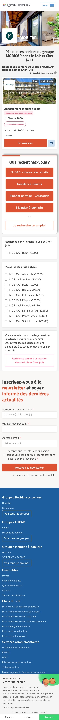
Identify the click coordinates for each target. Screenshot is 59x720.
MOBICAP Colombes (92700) (26, 295)
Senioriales (8, 508)
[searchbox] (29, 414)
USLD (5, 657)
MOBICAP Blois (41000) (23, 253)
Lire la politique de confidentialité (16, 708)
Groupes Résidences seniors (22, 497)
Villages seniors (10, 667)
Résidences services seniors (16, 662)
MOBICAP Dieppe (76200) (24, 300)
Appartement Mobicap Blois (22, 108)
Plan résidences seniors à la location (21, 611)
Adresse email (10, 438)
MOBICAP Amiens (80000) (25, 279)
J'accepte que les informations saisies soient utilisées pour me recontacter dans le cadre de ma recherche (31, 454)
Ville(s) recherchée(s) (14, 424)
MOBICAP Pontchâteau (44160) (28, 316)
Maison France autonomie (15, 647)
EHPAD (6, 652)
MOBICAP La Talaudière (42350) (28, 311)
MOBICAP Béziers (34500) (25, 290)
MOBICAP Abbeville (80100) (26, 274)
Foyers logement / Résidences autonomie (23, 672)
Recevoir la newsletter (29, 468)
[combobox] (29, 415)
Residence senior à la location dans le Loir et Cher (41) (29, 360)
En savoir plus (25, 142)
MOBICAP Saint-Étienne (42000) (28, 321)
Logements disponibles (15, 124)
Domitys (6, 503)
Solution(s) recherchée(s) (17, 409)
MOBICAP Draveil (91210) (24, 305)
